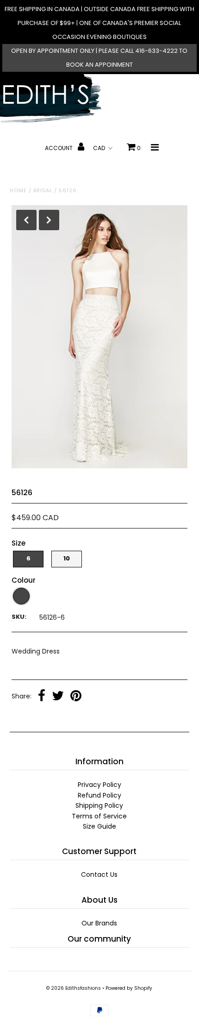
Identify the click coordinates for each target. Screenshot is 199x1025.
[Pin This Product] (75, 696)
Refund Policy (99, 795)
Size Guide (99, 826)
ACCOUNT (59, 148)
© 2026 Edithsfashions (73, 988)
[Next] (49, 220)
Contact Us (99, 874)
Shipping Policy (99, 805)
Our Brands (99, 923)
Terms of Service (99, 816)
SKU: (19, 616)
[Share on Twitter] (58, 696)
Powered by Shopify (129, 988)
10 (66, 558)
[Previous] (26, 220)
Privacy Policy (99, 784)
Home (18, 190)
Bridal (42, 190)
